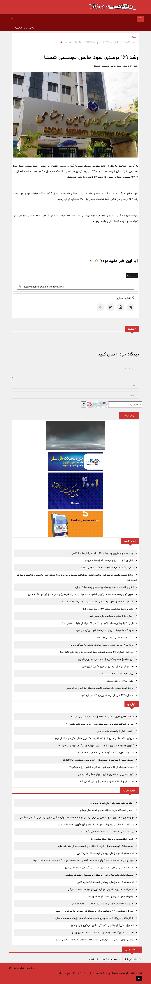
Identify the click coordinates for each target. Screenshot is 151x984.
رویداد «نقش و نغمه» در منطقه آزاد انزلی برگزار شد (107, 831)
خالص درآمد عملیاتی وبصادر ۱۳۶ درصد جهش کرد (108, 609)
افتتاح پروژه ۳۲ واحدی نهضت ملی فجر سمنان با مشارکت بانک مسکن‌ (98, 601)
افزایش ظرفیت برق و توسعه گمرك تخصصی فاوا (109, 560)
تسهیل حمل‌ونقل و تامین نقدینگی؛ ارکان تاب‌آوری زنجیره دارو (102, 925)
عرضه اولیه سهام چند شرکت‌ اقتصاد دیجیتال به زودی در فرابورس (100, 688)
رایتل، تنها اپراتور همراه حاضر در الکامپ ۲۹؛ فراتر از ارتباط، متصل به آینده (96, 623)
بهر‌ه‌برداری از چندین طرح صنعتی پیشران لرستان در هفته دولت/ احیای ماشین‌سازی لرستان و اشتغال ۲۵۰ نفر (77, 817)
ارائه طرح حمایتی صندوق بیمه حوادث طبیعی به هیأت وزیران (102, 645)
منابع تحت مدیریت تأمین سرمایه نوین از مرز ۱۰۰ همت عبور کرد (100, 889)
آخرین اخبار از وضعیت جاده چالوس (115, 731)
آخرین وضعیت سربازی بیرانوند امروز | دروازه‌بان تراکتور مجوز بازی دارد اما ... (94, 745)
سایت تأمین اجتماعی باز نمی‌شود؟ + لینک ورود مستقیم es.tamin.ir (98, 760)
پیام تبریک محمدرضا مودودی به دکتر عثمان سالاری (107, 567)
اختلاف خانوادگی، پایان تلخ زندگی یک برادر (111, 803)
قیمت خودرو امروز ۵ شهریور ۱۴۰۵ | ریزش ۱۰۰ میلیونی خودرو (102, 716)
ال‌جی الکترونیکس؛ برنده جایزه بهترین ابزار (111, 839)
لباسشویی (93, 959)
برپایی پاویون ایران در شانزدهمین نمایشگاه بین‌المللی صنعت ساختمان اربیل (94, 939)
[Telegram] (130, 307)
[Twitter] (110, 307)
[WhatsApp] (120, 307)
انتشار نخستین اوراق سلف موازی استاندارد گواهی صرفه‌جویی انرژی (99, 867)
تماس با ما (19, 968)
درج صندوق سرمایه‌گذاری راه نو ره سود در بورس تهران (106, 659)
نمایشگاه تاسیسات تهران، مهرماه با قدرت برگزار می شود (105, 630)
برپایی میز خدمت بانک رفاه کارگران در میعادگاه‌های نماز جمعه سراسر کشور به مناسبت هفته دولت (82, 860)
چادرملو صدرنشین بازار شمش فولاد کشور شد (110, 896)
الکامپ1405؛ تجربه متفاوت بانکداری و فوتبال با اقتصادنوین (103, 903)
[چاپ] (60, 42)
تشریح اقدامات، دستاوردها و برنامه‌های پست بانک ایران (104, 587)
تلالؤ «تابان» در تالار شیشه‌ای (119, 681)
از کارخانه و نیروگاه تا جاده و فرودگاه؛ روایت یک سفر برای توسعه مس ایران (94, 918)
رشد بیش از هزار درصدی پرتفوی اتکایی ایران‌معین (107, 666)
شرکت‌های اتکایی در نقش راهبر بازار (115, 637)
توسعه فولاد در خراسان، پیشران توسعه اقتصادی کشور (105, 853)
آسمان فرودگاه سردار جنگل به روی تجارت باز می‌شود (106, 810)
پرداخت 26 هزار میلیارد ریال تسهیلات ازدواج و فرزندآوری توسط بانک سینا (95, 824)
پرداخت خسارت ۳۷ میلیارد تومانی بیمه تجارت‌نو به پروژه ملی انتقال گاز (97, 652)
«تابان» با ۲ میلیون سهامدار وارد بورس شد (111, 616)
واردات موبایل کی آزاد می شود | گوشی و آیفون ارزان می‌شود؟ (101, 767)
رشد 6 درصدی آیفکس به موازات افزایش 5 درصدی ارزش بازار (102, 932)
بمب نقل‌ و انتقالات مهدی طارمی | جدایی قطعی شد (107, 781)
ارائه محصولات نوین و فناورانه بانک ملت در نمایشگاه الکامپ (102, 553)
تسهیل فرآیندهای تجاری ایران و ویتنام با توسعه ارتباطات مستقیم (99, 875)
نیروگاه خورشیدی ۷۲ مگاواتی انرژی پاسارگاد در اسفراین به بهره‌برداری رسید (95, 911)
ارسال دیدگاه (129, 415)
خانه (134, 37)
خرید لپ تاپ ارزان (132, 959)
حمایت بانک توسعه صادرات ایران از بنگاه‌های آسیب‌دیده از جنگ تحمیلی (96, 846)
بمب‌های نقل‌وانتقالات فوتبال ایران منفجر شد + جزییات (105, 752)
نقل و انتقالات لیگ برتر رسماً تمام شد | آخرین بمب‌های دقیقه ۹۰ (100, 724)
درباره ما (30, 968)
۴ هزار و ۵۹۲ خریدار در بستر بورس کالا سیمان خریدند (106, 695)
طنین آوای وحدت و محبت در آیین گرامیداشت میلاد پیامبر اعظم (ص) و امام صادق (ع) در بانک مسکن (81, 594)
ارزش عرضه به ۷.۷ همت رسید (118, 673)
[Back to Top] (139, 978)
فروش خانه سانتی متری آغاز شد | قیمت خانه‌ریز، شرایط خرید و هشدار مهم (94, 738)
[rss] (10, 968)
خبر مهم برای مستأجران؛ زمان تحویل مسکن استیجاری (106, 774)
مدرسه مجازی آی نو (111, 959)
